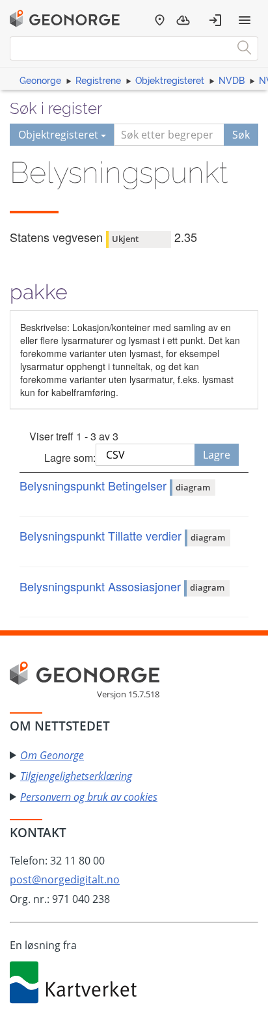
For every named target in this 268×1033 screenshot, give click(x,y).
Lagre (216, 455)
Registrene (98, 80)
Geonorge (40, 80)
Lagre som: (70, 457)
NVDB (232, 80)
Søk (241, 134)
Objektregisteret (169, 80)
